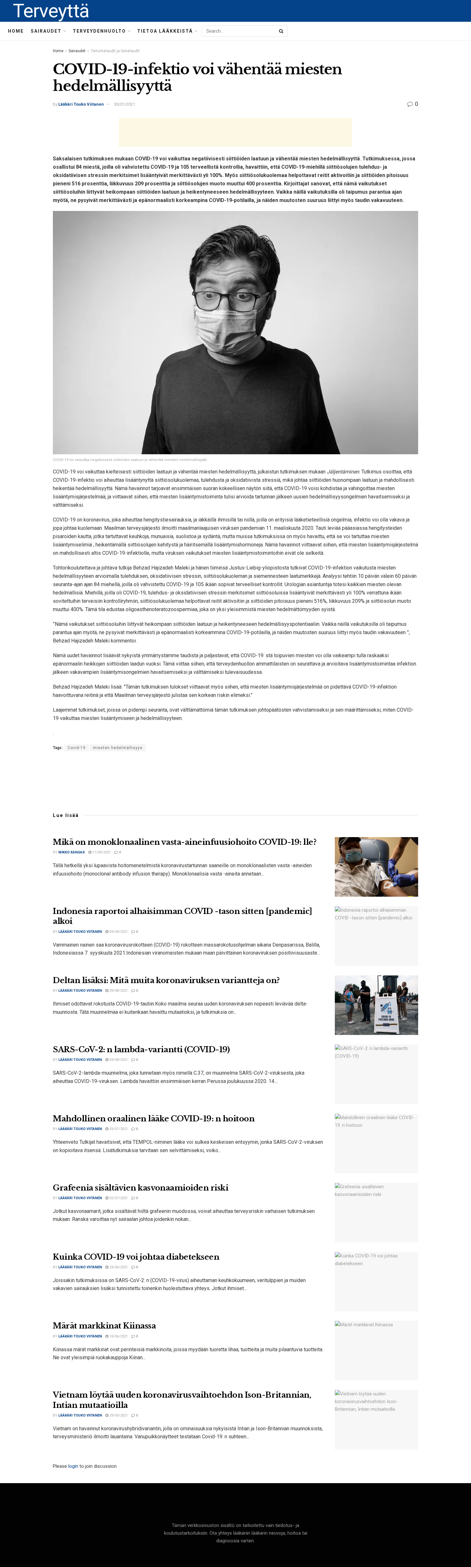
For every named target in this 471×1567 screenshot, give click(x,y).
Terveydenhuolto (99, 31)
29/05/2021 (118, 1415)
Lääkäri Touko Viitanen (81, 104)
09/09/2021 (118, 932)
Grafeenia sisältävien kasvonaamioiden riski (140, 1187)
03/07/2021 (118, 1129)
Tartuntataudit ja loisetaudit (115, 51)
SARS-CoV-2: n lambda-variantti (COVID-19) (141, 1049)
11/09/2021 (101, 852)
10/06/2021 (118, 1336)
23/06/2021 (118, 1267)
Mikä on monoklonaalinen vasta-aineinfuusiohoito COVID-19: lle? (184, 842)
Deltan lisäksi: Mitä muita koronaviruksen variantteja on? (166, 980)
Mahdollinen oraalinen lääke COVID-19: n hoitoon (153, 1118)
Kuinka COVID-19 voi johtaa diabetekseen (136, 1257)
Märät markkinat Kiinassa (104, 1325)
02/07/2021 (118, 1198)
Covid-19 (77, 748)
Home (16, 31)
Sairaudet (46, 31)
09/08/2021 (118, 991)
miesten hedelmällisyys (118, 748)
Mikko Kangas (71, 852)
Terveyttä (51, 10)
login (73, 1466)
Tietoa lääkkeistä (165, 31)
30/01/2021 (124, 104)
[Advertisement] (235, 132)
